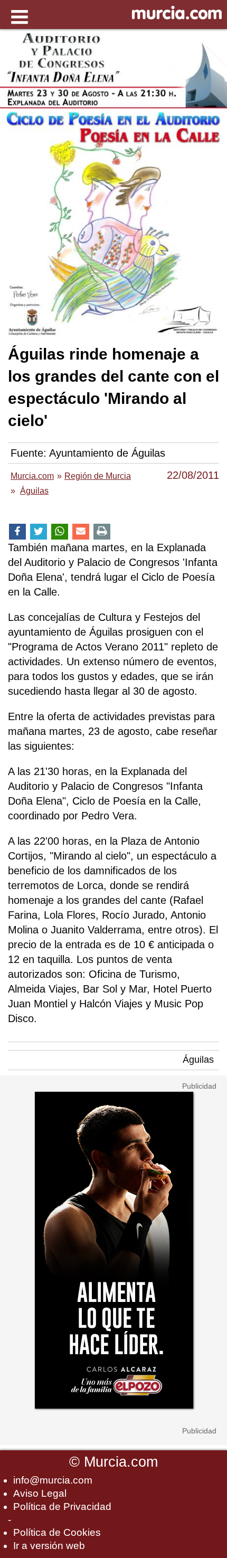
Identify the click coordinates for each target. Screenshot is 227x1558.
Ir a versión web (49, 1545)
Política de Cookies (57, 1532)
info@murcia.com (52, 1480)
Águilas (198, 1059)
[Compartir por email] (80, 532)
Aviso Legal (40, 1493)
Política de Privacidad (62, 1506)
